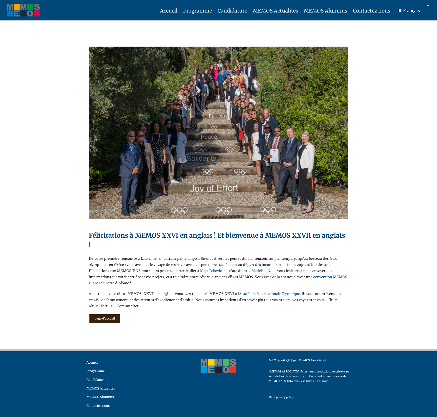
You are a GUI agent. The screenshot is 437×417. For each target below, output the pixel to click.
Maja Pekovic (211, 270)
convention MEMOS (330, 277)
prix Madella (254, 270)
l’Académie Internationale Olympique (268, 293)
